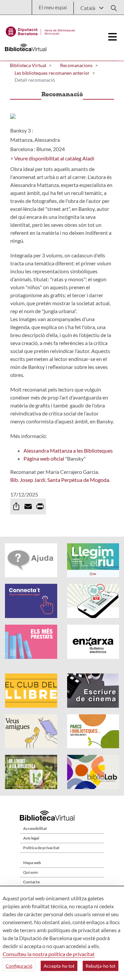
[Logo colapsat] (112, 37)
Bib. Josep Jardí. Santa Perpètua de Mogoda (59, 480)
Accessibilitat (35, 828)
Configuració (19, 966)
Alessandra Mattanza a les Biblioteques (68, 450)
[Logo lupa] (111, 6)
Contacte (31, 881)
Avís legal (31, 838)
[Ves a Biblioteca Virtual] (40, 30)
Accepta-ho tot (59, 966)
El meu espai (53, 7)
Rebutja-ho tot (100, 966)
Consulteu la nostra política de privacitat (49, 954)
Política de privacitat (41, 847)
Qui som (30, 872)
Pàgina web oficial (44, 458)
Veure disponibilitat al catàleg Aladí (54, 158)
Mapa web (32, 862)
